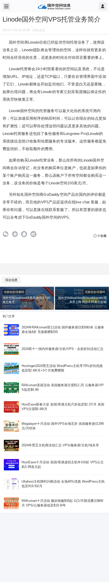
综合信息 (11, 280)
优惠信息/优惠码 (14, 291)
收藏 (102, 236)
